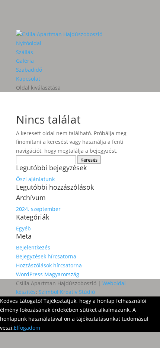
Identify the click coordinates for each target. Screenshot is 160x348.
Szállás (24, 52)
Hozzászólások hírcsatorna (49, 265)
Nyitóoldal (28, 43)
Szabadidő (29, 69)
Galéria (25, 60)
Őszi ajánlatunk (35, 179)
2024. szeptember (38, 208)
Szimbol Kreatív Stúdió (67, 291)
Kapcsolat (28, 78)
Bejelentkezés (33, 247)
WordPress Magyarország (47, 274)
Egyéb (23, 228)
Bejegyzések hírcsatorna (46, 256)
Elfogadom (27, 327)
